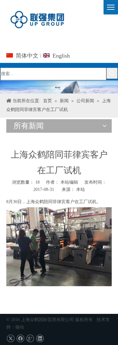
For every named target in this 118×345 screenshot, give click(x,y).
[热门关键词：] (112, 73)
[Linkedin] (40, 338)
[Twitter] (10, 338)
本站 (80, 189)
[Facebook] (20, 338)
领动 (19, 327)
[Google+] (30, 338)
